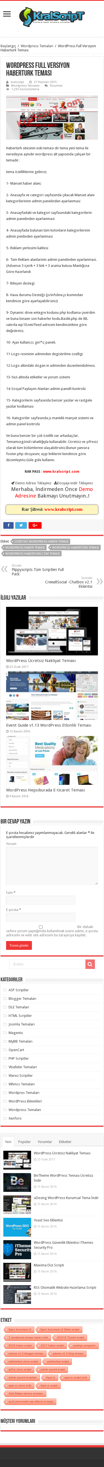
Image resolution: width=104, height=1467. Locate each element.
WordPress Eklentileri (25, 1101)
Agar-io (50, 1377)
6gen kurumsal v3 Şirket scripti (59, 1329)
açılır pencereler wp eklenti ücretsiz (31, 1401)
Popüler (24, 1142)
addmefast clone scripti (23, 1361)
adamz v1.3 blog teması (68, 1353)
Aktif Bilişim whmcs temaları (26, 1393)
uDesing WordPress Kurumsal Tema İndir (66, 1198)
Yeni (8, 1142)
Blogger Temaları (22, 998)
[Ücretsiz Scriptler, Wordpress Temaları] (52, 15)
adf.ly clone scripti (20, 1369)
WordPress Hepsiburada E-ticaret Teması (45, 790)
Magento (16, 1033)
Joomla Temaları (22, 1024)
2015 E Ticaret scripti (70, 1337)
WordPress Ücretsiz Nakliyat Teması (41, 660)
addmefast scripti (58, 1361)
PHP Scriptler (19, 1058)
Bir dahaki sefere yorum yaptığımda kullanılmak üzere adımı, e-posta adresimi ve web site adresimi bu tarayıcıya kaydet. (52, 931)
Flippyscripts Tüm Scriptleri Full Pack (38, 570)
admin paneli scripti (52, 1369)
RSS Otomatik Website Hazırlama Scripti (65, 1287)
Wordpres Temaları (24, 1093)
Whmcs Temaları (22, 1084)
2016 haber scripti (20, 1345)
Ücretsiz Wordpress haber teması (41, 541)
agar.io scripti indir (75, 1377)
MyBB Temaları (20, 1041)
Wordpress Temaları (37, 46)
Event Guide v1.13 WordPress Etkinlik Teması (48, 725)
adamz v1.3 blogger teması (26, 1353)
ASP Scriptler (19, 990)
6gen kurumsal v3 (20, 1329)
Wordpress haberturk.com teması (32, 554)
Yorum (11, 844)
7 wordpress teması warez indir (28, 1337)
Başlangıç (8, 46)
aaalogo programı (84, 1345)
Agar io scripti (49, 1385)
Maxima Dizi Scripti (49, 1265)
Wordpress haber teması (25, 547)
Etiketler (65, 1142)
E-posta (13, 910)
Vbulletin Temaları (23, 1067)
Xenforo (15, 1118)
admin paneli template (23, 1377)
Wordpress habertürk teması (75, 547)
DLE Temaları (19, 1007)
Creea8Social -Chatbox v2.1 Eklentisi (68, 582)
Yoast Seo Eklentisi (48, 1220)
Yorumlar (56, 85)
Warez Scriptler (21, 1075)
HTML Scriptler (20, 1016)
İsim (11, 893)
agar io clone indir (20, 1385)
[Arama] (90, 964)
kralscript (17, 82)
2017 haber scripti (52, 1345)
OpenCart (16, 1050)
